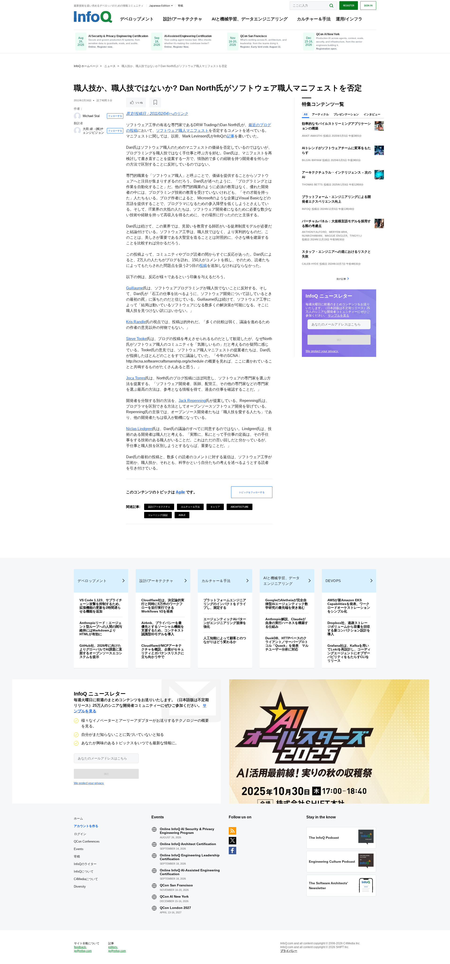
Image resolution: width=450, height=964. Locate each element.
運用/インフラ (349, 19)
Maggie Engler (336, 235)
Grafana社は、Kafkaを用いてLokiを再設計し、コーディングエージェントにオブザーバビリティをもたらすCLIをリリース (349, 653)
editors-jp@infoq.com (117, 949)
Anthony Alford (314, 232)
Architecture (239, 506)
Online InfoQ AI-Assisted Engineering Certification (190, 872)
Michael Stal (91, 116)
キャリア (215, 506)
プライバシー (288, 951)
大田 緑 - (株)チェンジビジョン (93, 130)
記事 (230, 136)
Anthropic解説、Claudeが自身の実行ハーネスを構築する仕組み (286, 622)
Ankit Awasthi (312, 135)
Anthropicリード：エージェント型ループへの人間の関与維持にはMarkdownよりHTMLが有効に (100, 628)
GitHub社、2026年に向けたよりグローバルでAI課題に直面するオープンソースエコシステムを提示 (100, 651)
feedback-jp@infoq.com (83, 949)
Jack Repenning (192, 401)
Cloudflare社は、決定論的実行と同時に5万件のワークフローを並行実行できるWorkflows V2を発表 (162, 605)
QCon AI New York (174, 896)
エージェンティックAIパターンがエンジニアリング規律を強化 (224, 622)
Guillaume (134, 288)
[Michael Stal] (77, 116)
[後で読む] (155, 102)
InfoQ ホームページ (86, 66)
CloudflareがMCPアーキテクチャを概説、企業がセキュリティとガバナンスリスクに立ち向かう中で (162, 651)
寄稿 (77, 856)
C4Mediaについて (86, 879)
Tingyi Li (356, 235)
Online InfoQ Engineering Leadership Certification (190, 857)
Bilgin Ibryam (311, 160)
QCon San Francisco (176, 885)
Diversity (80, 886)
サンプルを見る (338, 315)
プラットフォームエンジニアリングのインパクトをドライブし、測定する (224, 603)
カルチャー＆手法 (314, 19)
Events (78, 849)
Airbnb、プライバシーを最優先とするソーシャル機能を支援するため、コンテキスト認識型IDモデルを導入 (162, 628)
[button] (339, 340)
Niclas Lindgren (139, 429)
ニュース (110, 66)
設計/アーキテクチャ (182, 19)
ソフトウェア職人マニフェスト (182, 130)
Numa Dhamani (312, 235)
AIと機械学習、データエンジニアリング (250, 19)
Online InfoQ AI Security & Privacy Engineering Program (187, 831)
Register (348, 5)
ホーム (78, 818)
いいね (139, 102)
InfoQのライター (85, 864)
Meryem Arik (338, 232)
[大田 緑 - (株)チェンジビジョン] (77, 130)
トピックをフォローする (252, 492)
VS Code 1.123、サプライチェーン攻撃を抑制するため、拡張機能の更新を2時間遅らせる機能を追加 (100, 605)
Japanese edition (159, 5)
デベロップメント (137, 19)
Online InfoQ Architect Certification (188, 844)
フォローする (115, 115)
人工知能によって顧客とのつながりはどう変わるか (224, 640)
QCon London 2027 (175, 908)
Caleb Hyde (310, 263)
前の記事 (341, 278)
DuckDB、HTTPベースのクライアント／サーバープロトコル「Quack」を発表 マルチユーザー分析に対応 (286, 643)
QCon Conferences (87, 841)
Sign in (368, 5)
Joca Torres (135, 378)
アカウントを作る (86, 826)
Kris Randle (136, 322)
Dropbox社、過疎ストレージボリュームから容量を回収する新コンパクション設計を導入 (348, 628)
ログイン (80, 834)
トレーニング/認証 (158, 515)
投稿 (203, 266)
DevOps (333, 581)
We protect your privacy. (322, 351)
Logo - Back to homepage (93, 17)
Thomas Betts (312, 184)
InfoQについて (84, 871)
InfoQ (306, 209)
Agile (180, 492)
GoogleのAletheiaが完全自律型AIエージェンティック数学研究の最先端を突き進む (286, 603)
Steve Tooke (136, 339)
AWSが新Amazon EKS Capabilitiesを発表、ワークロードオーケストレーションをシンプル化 (348, 605)
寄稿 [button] (180, 5)
